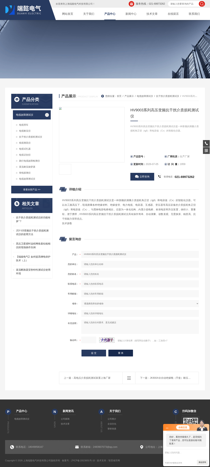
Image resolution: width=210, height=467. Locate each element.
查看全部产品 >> (31, 189)
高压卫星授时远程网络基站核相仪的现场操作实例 (33, 245)
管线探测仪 (25, 172)
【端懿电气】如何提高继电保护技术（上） (33, 258)
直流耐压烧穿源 (27, 166)
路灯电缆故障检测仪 (29, 160)
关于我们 (88, 13)
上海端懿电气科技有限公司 (79, 3)
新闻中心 (131, 13)
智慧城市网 (114, 460)
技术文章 (152, 13)
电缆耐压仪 (25, 130)
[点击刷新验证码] (107, 340)
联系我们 (194, 13)
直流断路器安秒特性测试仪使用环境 (33, 271)
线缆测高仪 (25, 142)
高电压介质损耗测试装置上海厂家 (92, 378)
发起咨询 (202, 462)
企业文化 (112, 424)
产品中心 (109, 13)
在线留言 (173, 13)
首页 (119, 96)
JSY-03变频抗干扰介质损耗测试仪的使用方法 (32, 232)
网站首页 (67, 13)
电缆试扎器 (25, 148)
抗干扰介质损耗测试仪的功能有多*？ (33, 219)
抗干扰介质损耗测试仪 (30, 136)
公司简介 (112, 419)
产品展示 (129, 96)
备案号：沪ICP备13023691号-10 (78, 460)
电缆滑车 (23, 124)
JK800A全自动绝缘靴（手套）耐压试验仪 (173, 378)
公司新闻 (65, 419)
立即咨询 (144, 176)
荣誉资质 (112, 428)
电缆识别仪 (25, 154)
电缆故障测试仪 (24, 114)
